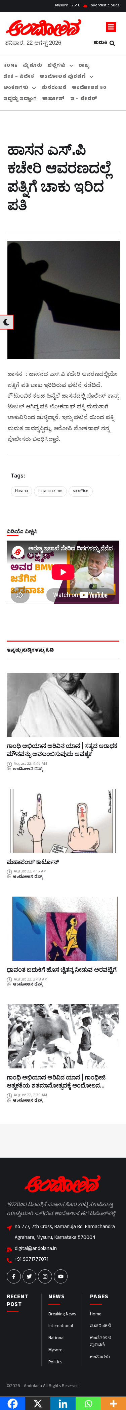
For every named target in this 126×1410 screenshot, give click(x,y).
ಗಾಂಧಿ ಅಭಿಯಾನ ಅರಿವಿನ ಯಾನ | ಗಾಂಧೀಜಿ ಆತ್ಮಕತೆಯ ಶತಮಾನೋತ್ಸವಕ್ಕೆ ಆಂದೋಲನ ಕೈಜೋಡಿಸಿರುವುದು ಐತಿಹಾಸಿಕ (56, 1085)
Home (95, 1314)
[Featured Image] (63, 705)
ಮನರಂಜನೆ (100, 1326)
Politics (55, 1362)
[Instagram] (45, 1276)
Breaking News (62, 1314)
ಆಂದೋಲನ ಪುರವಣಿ (100, 1342)
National (56, 1338)
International (60, 1326)
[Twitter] (30, 1276)
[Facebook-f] (14, 1276)
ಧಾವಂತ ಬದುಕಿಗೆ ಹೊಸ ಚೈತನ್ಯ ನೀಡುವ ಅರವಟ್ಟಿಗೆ (62, 969)
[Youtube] (61, 1276)
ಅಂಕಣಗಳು (100, 1357)
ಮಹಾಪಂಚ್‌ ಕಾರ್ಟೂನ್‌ (33, 861)
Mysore (55, 1350)
